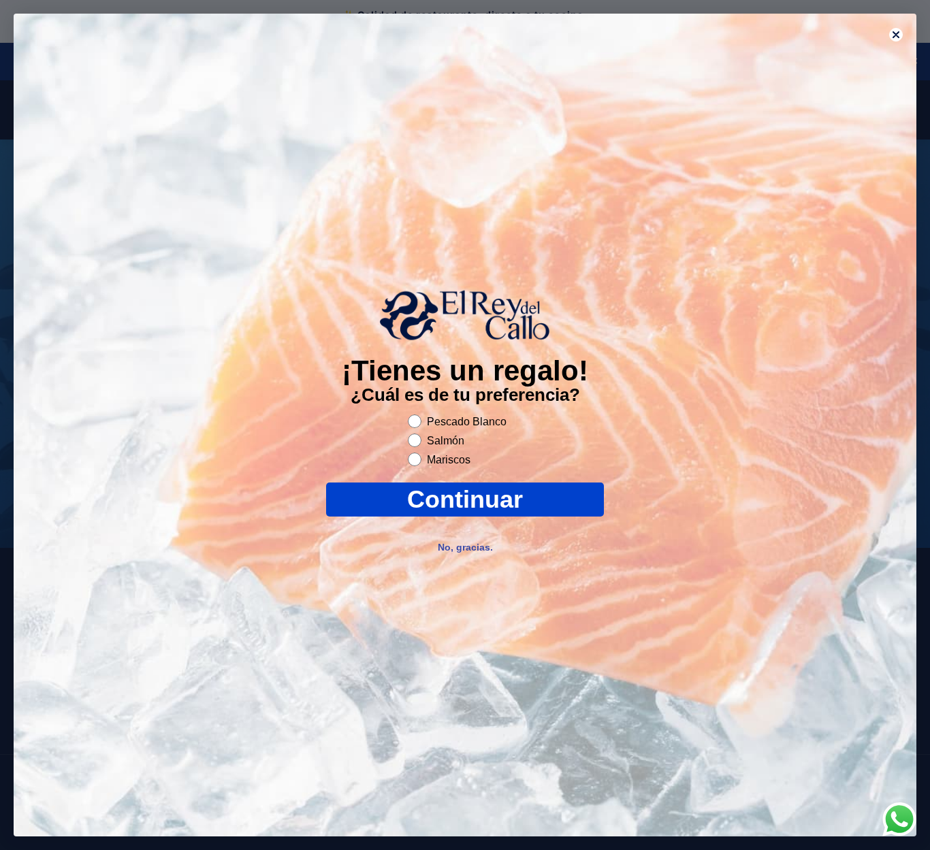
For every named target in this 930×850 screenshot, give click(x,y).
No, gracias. (465, 547)
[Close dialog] (896, 35)
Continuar (465, 499)
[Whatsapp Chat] (899, 819)
